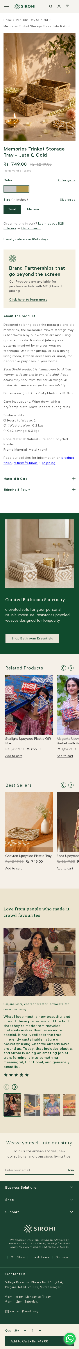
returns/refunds (26, 463)
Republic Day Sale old (32, 20)
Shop (9, 1200)
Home (8, 20)
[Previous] (63, 668)
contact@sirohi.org (24, 1311)
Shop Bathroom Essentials (32, 638)
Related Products (24, 668)
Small (12, 209)
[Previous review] (6, 1087)
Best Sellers (18, 785)
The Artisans (40, 1257)
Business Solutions (20, 1187)
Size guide (67, 199)
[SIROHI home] (24, 6)
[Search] (51, 6)
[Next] (71, 668)
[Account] (59, 6)
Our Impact (64, 1257)
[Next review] (15, 1087)
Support (12, 1212)
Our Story (18, 1257)
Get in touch (31, 228)
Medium (33, 209)
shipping (49, 463)
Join (70, 1170)
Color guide (66, 180)
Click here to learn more (28, 299)
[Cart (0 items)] (67, 6)
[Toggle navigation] (6, 6)
